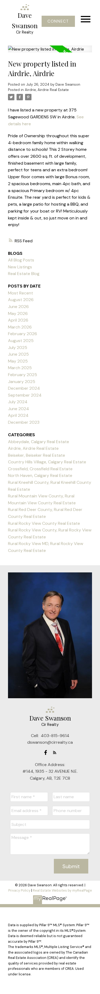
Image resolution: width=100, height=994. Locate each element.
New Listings (20, 267)
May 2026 (18, 313)
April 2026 (18, 320)
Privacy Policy (19, 890)
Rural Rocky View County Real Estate (44, 523)
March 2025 (20, 368)
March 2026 (20, 327)
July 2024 (17, 402)
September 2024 (25, 395)
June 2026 (18, 306)
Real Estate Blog (23, 273)
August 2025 (21, 340)
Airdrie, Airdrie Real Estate (47, 90)
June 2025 (18, 354)
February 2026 (22, 333)
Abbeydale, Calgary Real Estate (38, 441)
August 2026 (21, 299)
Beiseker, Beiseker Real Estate (36, 455)
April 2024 (18, 415)
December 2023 (23, 422)
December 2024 (24, 388)
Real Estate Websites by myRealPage (62, 890)
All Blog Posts (21, 260)
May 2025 (18, 361)
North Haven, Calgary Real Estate (40, 475)
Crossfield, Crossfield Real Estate (40, 469)
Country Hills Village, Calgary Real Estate (47, 462)
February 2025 (22, 374)
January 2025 (21, 381)
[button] (58, 21)
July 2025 (17, 347)
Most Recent (20, 293)
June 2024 (18, 408)
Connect (58, 21)
